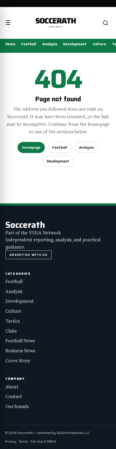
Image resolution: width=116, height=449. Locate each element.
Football (28, 44)
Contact (13, 396)
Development (75, 44)
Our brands (17, 406)
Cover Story (17, 360)
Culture (99, 44)
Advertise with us (28, 254)
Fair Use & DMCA (43, 441)
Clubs (11, 331)
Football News (20, 340)
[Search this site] (105, 23)
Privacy (10, 441)
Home (10, 44)
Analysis (49, 44)
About (11, 387)
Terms (23, 441)
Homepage (31, 147)
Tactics (12, 321)
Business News (20, 350)
